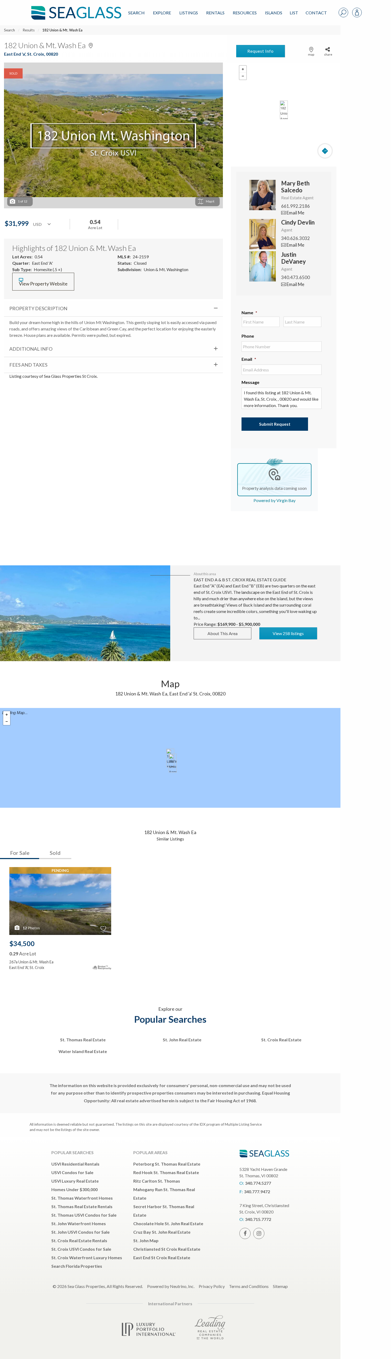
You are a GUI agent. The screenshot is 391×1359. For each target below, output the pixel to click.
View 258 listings (288, 633)
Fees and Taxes (28, 365)
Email (249, 359)
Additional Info (30, 349)
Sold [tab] (55, 853)
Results (29, 30)
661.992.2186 (295, 206)
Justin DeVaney (293, 258)
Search (136, 12)
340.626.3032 (295, 238)
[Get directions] (325, 151)
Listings (188, 12)
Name (249, 312)
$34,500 (22, 943)
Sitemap (280, 1286)
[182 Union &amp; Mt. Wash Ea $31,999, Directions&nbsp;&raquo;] (284, 110)
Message (250, 382)
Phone (248, 335)
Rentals (215, 12)
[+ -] (283, 110)
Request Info (260, 50)
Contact (316, 12)
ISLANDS (273, 12)
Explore (162, 12)
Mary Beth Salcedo (295, 187)
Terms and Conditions (249, 1286)
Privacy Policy (212, 1286)
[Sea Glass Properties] (75, 8)
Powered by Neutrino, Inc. (170, 1286)
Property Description (38, 308)
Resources (245, 12)
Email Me (295, 213)
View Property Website (43, 284)
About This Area (222, 633)
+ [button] (242, 69)
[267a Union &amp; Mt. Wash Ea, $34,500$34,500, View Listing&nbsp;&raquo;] (173, 763)
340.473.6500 (295, 277)
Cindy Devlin (298, 222)
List (294, 12)
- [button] (242, 76)
